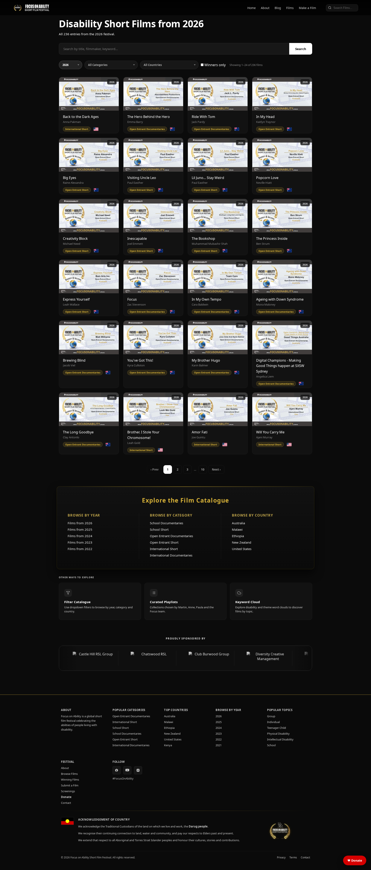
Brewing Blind (74, 360)
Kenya (168, 745)
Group (271, 716)
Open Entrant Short (164, 542)
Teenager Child (276, 728)
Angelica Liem (265, 376)
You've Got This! (140, 360)
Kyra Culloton (136, 365)
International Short (164, 549)
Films (290, 8)
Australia (238, 523)
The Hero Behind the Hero (148, 116)
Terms (293, 857)
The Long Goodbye (78, 432)
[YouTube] (127, 770)
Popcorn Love (267, 177)
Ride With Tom (203, 116)
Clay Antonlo (71, 437)
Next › (216, 469)
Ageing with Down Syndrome (280, 299)
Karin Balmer (200, 365)
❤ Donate (354, 860)
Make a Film (307, 8)
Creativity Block (75, 238)
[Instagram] (138, 770)
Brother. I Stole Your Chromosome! (143, 435)
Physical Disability (278, 733)
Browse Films (69, 774)
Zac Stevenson (136, 304)
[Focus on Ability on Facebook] (117, 770)
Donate (66, 797)
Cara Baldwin (200, 304)
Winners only (215, 65)
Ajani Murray (264, 437)
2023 (219, 733)
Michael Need (71, 244)
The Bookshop (203, 238)
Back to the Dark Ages (81, 116)
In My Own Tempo (206, 299)
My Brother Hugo (206, 360)
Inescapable (137, 238)
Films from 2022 (80, 549)
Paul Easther (135, 183)
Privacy (281, 857)
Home (251, 8)
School (271, 745)
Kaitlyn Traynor (265, 122)
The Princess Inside (271, 238)
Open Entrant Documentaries (171, 536)
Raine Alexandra (73, 183)
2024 (219, 728)
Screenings (68, 791)
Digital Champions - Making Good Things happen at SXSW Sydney (280, 366)
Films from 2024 (80, 536)
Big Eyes (69, 177)
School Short (159, 529)
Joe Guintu (198, 437)
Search (300, 49)
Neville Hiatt (264, 183)
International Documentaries (171, 555)
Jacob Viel (69, 365)
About (265, 8)
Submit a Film (69, 785)
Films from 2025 (80, 529)
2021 (219, 745)
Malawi (237, 529)
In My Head (265, 116)
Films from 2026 (80, 523)
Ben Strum (263, 244)
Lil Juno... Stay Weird (208, 177)
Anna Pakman (72, 122)
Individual (273, 722)
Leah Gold (133, 443)
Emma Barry (135, 122)
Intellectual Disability (280, 739)
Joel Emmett (135, 244)
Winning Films (70, 779)
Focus (132, 299)
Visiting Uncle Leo (141, 177)
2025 (219, 722)
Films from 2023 (80, 542)
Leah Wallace (71, 304)
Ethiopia (238, 536)
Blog (278, 8)
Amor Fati (199, 432)
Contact (66, 803)
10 (202, 469)
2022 (219, 739)
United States (241, 549)
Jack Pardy (198, 122)
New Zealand (241, 542)
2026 (111, 82)
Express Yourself (76, 299)
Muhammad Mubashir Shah (210, 244)
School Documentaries (166, 523)
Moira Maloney (265, 304)
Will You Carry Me (270, 432)
